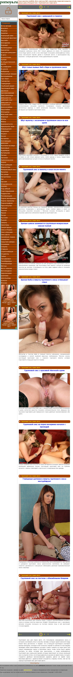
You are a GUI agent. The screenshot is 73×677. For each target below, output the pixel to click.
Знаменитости (7, 124)
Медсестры (5, 167)
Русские (4, 218)
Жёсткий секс (6, 114)
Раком (3, 213)
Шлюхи (4, 280)
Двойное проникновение (7, 92)
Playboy (4, 31)
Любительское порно (7, 161)
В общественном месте (8, 63)
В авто (3, 55)
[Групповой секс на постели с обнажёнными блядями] (44, 600)
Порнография (7, 203)
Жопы (3, 119)
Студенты (5, 254)
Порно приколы (7, 201)
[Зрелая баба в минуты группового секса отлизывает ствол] (44, 319)
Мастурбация (6, 165)
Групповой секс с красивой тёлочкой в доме (44, 370)
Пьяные (4, 208)
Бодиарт (4, 45)
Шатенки (4, 275)
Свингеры (5, 225)
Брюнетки (5, 50)
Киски (3, 136)
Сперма (4, 246)
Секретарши (6, 227)
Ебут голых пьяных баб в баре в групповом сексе (44, 67)
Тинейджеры (6, 261)
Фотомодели (6, 271)
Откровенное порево (6, 185)
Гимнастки (5, 81)
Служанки (5, 244)
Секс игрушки (6, 232)
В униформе (6, 66)
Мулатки (4, 172)
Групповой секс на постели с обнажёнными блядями (44, 578)
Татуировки (6, 259)
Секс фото (5, 234)
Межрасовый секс (8, 169)
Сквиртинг (5, 239)
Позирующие (6, 196)
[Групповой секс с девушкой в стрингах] (44, 33)
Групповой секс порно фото (30, 13)
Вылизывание (6, 76)
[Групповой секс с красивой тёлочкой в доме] (44, 390)
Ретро (3, 215)
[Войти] (8, 10)
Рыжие (4, 220)
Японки (4, 283)
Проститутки (6, 205)
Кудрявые (5, 150)
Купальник (5, 153)
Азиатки (4, 33)
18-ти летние (6, 26)
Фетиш (4, 266)
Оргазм (4, 181)
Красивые (5, 148)
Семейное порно (8, 237)
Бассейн (4, 40)
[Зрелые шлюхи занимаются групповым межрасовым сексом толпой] (44, 246)
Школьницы (6, 278)
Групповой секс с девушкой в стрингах (44, 16)
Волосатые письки (8, 74)
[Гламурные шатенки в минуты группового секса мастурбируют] (44, 522)
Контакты (34, 663)
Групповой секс (7, 88)
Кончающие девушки (6, 142)
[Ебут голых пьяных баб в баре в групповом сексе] (44, 86)
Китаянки (5, 138)
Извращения (6, 129)
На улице (4, 174)
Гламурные (5, 83)
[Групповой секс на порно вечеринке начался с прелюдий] (44, 447)
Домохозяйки (6, 107)
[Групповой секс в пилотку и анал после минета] (44, 189)
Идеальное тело (7, 126)
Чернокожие (6, 273)
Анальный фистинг (9, 38)
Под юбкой (5, 189)
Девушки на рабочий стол (6, 99)
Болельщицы (6, 47)
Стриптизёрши (7, 251)
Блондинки (5, 43)
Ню (2, 179)
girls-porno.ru (28, 670)
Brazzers (4, 28)
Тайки (3, 256)
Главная (6, 23)
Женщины (5, 112)
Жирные (4, 117)
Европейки (5, 109)
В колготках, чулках (6, 58)
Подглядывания (7, 191)
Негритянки (6, 177)
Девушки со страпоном (6, 104)
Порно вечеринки (8, 198)
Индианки (5, 131)
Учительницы (6, 263)
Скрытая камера (7, 242)
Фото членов (6, 268)
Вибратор (5, 71)
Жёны (3, 121)
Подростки (5, 193)
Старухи (4, 249)
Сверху (4, 222)
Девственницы (7, 95)
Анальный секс (7, 35)
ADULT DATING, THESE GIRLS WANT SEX (9, 302)
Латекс (4, 155)
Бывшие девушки (8, 52)
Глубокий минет (7, 86)
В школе (4, 69)
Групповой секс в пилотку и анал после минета (44, 169)
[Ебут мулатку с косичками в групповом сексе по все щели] (44, 139)
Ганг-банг (5, 79)
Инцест (4, 134)
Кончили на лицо (8, 145)
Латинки (4, 157)
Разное (4, 210)
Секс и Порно (6, 230)
